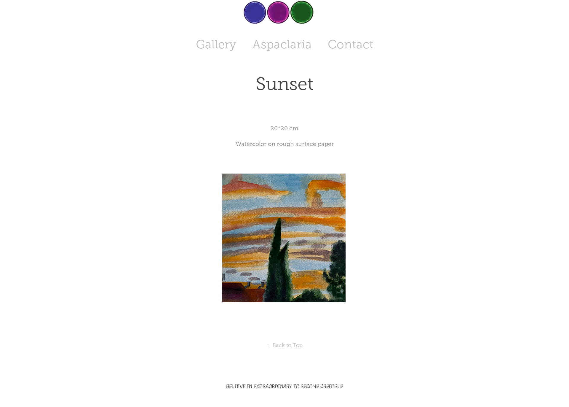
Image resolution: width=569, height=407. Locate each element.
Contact (350, 44)
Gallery (216, 44)
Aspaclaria (282, 44)
